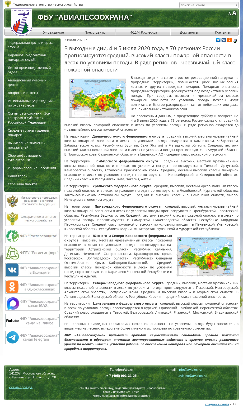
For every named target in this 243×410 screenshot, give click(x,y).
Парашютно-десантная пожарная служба (27, 57)
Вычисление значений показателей (27, 145)
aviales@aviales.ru (192, 376)
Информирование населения (32, 168)
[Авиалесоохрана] (21, 22)
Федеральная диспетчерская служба (32, 44)
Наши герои (18, 176)
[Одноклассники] (229, 41)
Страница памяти (22, 184)
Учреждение (53, 32)
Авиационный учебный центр (27, 82)
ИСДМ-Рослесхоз (143, 32)
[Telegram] (218, 41)
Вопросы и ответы (23, 92)
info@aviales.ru (190, 369)
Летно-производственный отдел (29, 69)
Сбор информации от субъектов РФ (25, 157)
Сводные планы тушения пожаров (28, 132)
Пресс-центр (94, 32)
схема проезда (21, 387)
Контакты (223, 32)
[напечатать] (235, 41)
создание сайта (217, 404)
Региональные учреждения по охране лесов (30, 102)
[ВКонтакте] (223, 41)
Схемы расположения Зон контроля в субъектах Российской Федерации (29, 118)
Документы (189, 32)
